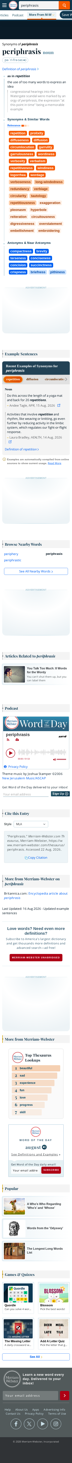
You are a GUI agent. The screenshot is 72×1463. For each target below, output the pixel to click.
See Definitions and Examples (34, 1154)
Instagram (55, 1423)
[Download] (17, 740)
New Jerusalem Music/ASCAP (24, 778)
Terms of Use (57, 1413)
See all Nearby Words (34, 571)
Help (8, 1409)
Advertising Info (55, 1409)
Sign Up (58, 793)
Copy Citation (37, 857)
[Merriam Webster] (35, 1132)
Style (7, 824)
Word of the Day (35, 1140)
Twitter (29, 1423)
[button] (41, 15)
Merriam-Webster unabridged (36, 957)
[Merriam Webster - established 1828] (13, 5)
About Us (22, 1409)
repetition (13, 379)
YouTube (42, 1423)
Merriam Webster (12, 1379)
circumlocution (55, 379)
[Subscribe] (8, 740)
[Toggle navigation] (4, 5)
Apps (36, 1409)
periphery (11, 554)
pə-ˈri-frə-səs (14, 60)
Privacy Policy (35, 1413)
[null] (44, 1147)
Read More (54, 463)
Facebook (16, 1423)
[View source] (59, 405)
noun (48, 52)
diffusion (32, 379)
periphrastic (12, 560)
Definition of (19, 69)
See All (35, 1357)
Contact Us (13, 1413)
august (33, 1147)
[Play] (10, 753)
